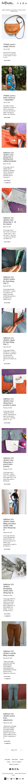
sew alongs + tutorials (16, 10)
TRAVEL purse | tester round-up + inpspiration (9, 98)
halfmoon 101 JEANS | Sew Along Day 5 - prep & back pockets (8, 462)
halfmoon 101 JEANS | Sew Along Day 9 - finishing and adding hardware (9, 157)
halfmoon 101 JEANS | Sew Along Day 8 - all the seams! (9, 221)
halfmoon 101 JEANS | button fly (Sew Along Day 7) (9, 280)
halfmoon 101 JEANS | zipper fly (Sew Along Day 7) (9, 341)
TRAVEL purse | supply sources (9, 45)
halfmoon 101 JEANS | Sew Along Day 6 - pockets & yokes (9, 402)
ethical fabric (15, 759)
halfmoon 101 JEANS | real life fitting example (9, 653)
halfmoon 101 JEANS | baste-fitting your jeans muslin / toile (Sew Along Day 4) (9, 524)
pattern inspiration (6, 10)
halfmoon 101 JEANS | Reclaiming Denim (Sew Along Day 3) (8, 588)
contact (8, 761)
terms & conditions (16, 761)
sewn (16, 11)
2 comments (7, 182)
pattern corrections (14, 764)
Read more (7, 60)
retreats (21, 759)
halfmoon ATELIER (9, 773)
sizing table (7, 759)
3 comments (7, 743)
